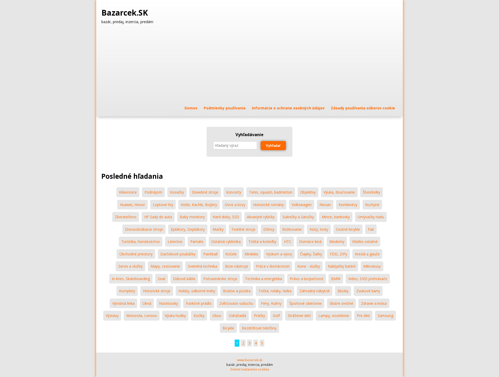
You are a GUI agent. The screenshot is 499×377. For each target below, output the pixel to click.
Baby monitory (192, 216)
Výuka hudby (175, 315)
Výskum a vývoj (279, 254)
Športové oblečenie (305, 303)
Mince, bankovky (336, 216)
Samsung (385, 315)
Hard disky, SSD (226, 216)
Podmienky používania (225, 107)
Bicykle (228, 328)
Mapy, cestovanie (165, 266)
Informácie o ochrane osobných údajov (288, 107)
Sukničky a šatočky (298, 216)
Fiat (371, 229)
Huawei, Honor (132, 204)
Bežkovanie (292, 229)
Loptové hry (163, 204)
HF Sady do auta (158, 216)
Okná (146, 303)
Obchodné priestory (136, 254)
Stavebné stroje (205, 192)
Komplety (127, 290)
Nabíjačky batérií (342, 266)
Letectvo (175, 241)
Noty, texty (319, 229)
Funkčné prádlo (199, 303)
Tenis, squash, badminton (270, 192)
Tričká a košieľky (262, 241)
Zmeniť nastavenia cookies (249, 369)
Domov (191, 107)
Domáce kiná (310, 241)
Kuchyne (372, 204)
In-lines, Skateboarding (131, 278)
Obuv (216, 315)
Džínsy (268, 229)
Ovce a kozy (235, 204)
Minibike (251, 254)
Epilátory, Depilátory (188, 229)
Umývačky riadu (371, 216)
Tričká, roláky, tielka (275, 290)
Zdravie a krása (374, 303)
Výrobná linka (123, 303)
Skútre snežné (341, 303)
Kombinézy (348, 204)
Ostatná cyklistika (226, 241)
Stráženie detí (299, 315)
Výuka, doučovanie (339, 192)
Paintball (210, 254)
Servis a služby (130, 266)
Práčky (259, 315)
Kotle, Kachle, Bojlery (199, 204)
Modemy (336, 241)
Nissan (325, 204)
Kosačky (177, 192)
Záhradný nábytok (314, 290)
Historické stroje (156, 290)
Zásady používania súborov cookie (363, 107)
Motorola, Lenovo (141, 315)
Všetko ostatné (365, 241)
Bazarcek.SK (125, 13)
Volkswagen (302, 204)
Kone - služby (308, 266)
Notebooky (168, 303)
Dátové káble (184, 278)
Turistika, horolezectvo (140, 241)
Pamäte (196, 241)
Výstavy (112, 315)
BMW (335, 278)
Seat (161, 278)
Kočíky (199, 315)
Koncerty (233, 192)
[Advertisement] (249, 64)
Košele (231, 254)
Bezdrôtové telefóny (259, 328)
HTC (287, 241)
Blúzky (343, 290)
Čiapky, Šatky (311, 254)
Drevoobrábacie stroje (144, 229)
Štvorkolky (371, 192)
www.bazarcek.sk (249, 360)
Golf (276, 315)
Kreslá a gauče (367, 254)
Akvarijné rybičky (261, 216)
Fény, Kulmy (271, 303)
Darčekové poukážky (177, 254)
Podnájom (153, 192)
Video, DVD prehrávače (367, 278)
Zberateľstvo (125, 216)
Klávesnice (128, 192)
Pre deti (363, 315)
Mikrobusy (372, 266)
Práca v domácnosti (273, 266)
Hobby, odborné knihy (196, 290)
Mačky (218, 229)
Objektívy (308, 192)
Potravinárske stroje (220, 278)
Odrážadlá (237, 315)
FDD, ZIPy (338, 254)
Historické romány (268, 204)
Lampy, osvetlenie (333, 315)
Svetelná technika (202, 266)
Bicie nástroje (236, 266)
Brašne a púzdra (237, 290)
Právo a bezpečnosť (306, 278)
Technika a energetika (263, 278)
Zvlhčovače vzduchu (236, 303)
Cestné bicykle (348, 229)
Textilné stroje (243, 229)
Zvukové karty (368, 290)
